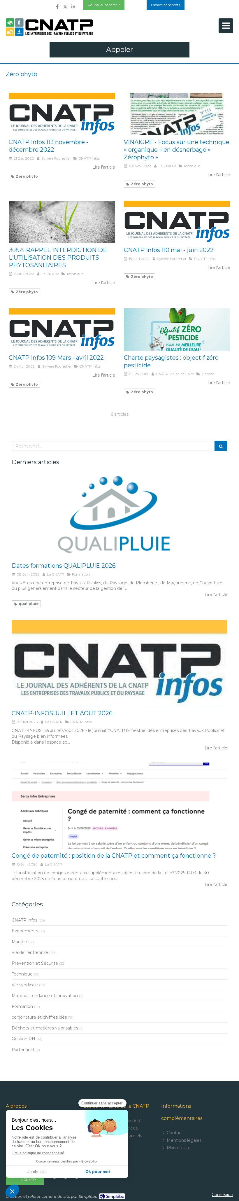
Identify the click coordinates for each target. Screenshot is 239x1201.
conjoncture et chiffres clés (39, 1017)
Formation (22, 1006)
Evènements (25, 930)
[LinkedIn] (73, 7)
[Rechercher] (221, 446)
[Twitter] (65, 7)
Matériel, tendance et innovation (45, 995)
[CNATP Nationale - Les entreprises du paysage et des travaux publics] (49, 27)
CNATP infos (24, 920)
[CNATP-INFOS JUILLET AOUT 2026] (119, 663)
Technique (22, 974)
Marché (19, 941)
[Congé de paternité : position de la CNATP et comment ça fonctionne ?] (119, 806)
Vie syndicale (25, 984)
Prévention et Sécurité (35, 963)
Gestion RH (23, 1038)
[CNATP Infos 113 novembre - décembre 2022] (62, 114)
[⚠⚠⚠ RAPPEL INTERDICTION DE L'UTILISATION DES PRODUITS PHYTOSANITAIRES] (62, 222)
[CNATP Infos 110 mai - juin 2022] (177, 222)
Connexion (222, 1194)
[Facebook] (57, 7)
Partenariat (23, 1049)
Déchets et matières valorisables (45, 1028)
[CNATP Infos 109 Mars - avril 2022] (62, 329)
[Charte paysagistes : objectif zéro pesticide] (177, 329)
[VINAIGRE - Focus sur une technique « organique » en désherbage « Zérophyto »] (177, 114)
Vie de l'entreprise (30, 952)
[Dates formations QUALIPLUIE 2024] (119, 516)
